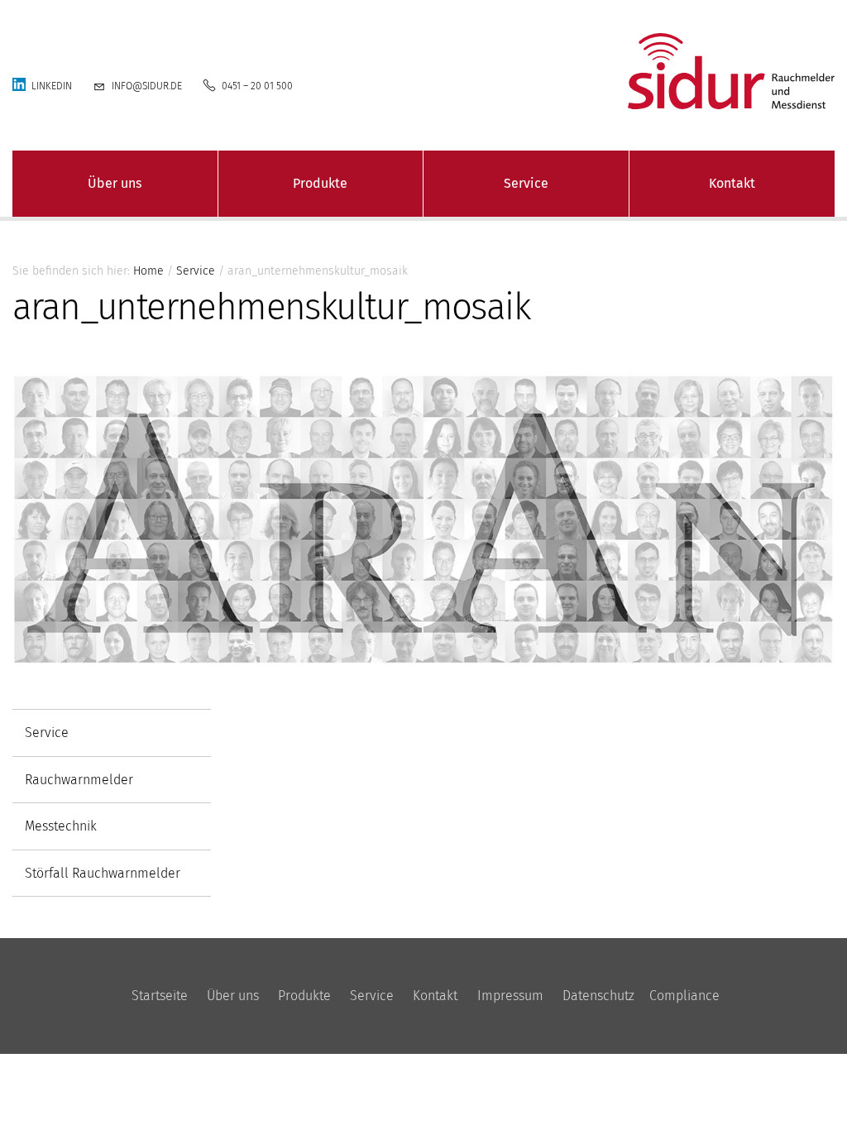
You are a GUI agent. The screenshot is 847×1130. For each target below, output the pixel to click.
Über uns (114, 183)
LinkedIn (51, 86)
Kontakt (732, 183)
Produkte (320, 183)
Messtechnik (61, 826)
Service (526, 183)
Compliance (684, 995)
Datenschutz (598, 995)
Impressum (510, 995)
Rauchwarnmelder (79, 780)
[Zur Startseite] (706, 71)
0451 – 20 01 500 (257, 86)
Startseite (160, 995)
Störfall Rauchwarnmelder (102, 873)
